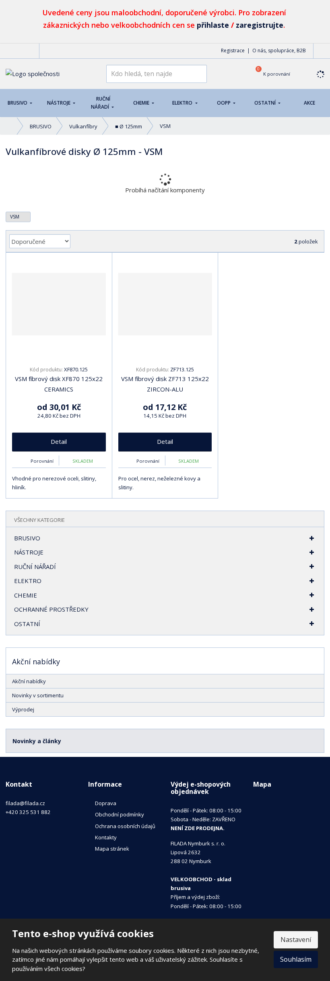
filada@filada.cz (25, 803)
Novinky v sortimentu (38, 695)
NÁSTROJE (59, 102)
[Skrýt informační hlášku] (318, 11)
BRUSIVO (18, 102)
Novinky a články (36, 741)
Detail (59, 441)
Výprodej (23, 709)
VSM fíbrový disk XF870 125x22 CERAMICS (59, 384)
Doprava (105, 803)
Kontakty (106, 837)
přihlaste (213, 25)
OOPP (224, 102)
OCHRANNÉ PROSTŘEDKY (51, 609)
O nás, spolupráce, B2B (279, 50)
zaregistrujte (259, 25)
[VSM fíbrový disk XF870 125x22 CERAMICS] (59, 304)
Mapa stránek (112, 848)
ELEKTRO (183, 102)
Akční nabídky (29, 681)
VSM (15, 216)
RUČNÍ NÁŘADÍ (100, 102)
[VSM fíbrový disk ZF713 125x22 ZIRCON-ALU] (165, 304)
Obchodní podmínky (119, 814)
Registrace (233, 50)
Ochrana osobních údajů (125, 826)
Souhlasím (295, 959)
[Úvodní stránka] (33, 73)
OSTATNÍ (265, 102)
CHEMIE (142, 102)
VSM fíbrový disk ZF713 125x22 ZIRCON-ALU (165, 384)
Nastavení (295, 939)
